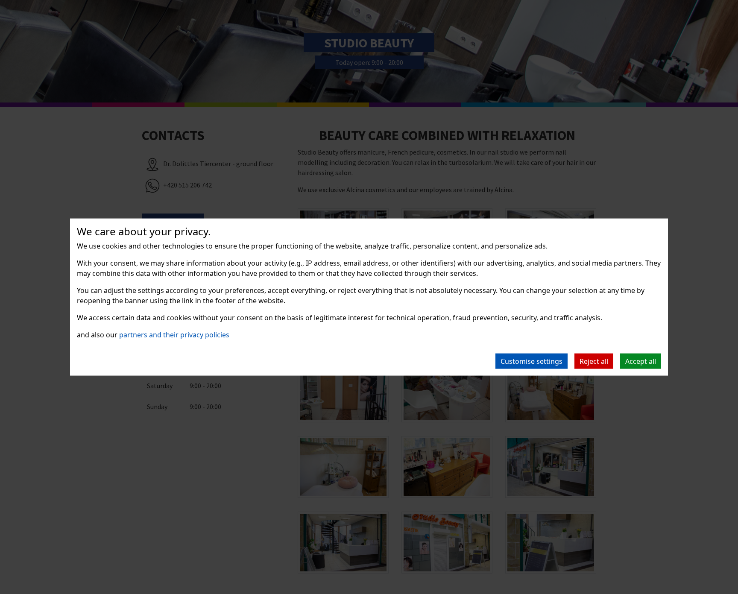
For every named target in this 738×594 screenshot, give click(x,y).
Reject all (594, 361)
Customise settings (531, 361)
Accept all (640, 361)
